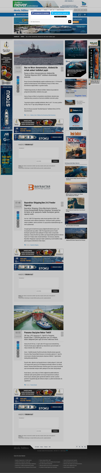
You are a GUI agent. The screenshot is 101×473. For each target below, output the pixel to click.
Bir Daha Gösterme (35, 21)
